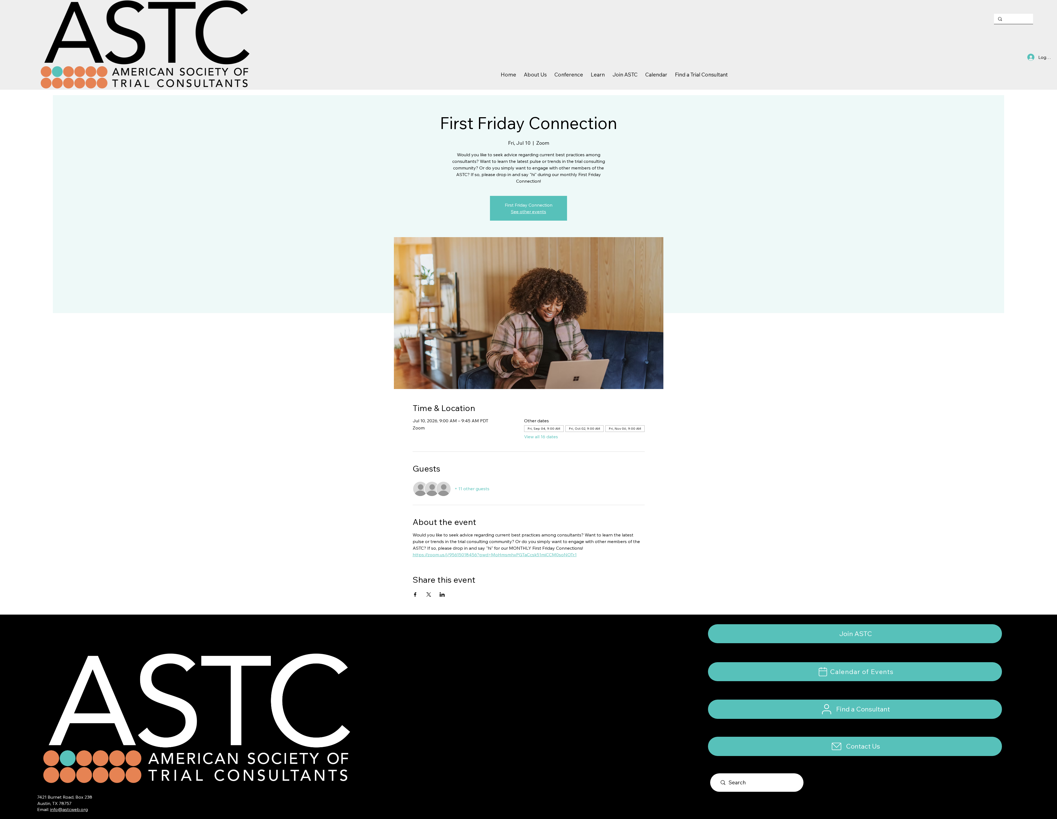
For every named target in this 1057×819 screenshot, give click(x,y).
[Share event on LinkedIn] (442, 594)
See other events (528, 211)
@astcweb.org (73, 809)
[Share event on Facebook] (415, 594)
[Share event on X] (428, 594)
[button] (855, 746)
